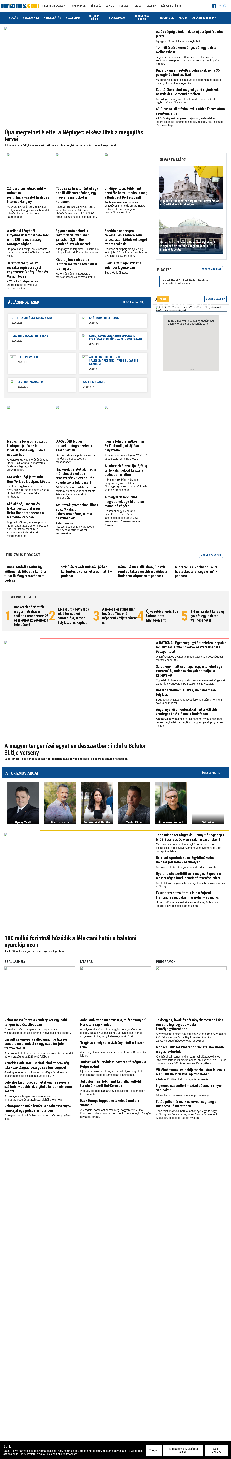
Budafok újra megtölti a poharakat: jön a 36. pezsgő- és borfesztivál (188, 72)
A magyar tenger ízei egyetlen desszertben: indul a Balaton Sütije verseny (75, 749)
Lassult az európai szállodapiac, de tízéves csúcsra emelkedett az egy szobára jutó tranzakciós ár (36, 1043)
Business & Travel (142, 17)
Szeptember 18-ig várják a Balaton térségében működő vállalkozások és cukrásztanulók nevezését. (66, 758)
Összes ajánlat (211, 269)
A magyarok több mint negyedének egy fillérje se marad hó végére (124, 501)
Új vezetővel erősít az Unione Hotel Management (162, 615)
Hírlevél (95, 5)
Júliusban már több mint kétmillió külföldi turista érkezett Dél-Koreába (111, 1083)
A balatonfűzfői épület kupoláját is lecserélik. (182, 1079)
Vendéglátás (52, 17)
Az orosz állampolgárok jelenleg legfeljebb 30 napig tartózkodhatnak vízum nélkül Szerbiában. (126, 252)
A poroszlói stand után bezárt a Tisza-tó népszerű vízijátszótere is (119, 616)
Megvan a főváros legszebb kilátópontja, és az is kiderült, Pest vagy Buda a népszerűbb (27, 448)
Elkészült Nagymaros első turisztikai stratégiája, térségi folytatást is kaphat (73, 616)
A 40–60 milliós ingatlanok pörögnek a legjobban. (35, 951)
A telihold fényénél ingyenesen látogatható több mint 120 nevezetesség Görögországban (28, 237)
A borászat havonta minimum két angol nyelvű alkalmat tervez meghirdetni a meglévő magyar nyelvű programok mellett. (189, 722)
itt (207, 323)
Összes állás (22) (133, 302)
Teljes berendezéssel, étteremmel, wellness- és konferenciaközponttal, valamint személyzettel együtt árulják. (187, 60)
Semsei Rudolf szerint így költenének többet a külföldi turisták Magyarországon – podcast (25, 573)
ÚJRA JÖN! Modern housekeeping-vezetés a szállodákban (74, 445)
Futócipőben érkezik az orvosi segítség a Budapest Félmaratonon (186, 1103)
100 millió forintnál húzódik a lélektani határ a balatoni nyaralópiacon (70, 942)
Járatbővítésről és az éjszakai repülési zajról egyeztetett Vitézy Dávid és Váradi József (27, 269)
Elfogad (153, 1450)
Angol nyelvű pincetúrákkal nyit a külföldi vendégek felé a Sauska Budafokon (186, 711)
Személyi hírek (94, 17)
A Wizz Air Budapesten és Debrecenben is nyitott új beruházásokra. (22, 285)
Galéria (151, 5)
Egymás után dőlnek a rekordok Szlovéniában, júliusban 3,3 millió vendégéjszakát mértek (73, 237)
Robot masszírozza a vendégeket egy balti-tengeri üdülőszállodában (36, 1022)
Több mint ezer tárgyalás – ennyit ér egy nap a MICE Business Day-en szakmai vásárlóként (190, 837)
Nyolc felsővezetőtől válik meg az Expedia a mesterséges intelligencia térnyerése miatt (188, 876)
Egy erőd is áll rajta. (116, 272)
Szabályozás (117, 17)
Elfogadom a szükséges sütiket (183, 1450)
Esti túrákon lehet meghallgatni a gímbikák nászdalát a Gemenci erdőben (187, 92)
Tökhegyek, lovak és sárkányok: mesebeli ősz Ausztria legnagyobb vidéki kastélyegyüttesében (189, 1024)
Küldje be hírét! (171, 5)
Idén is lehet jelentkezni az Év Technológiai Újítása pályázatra (124, 445)
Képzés (183, 17)
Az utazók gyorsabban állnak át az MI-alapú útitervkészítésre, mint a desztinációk (77, 511)
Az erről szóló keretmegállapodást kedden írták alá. (186, 867)
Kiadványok (78, 5)
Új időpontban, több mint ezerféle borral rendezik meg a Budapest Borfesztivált (126, 192)
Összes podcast (211, 554)
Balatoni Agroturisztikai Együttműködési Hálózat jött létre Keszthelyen (185, 860)
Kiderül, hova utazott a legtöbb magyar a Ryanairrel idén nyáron (76, 264)
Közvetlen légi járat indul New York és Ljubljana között (28, 479)
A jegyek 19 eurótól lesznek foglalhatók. (179, 41)
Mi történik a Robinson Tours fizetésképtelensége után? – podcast (196, 571)
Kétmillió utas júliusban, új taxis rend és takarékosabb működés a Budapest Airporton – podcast (142, 571)
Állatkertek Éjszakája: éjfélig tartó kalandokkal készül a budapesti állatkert (126, 470)
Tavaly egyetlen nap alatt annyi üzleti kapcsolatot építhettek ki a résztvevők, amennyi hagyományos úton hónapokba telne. (188, 848)
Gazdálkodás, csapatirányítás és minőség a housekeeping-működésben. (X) (75, 458)
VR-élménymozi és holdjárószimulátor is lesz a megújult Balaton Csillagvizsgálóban (190, 1072)
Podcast (124, 5)
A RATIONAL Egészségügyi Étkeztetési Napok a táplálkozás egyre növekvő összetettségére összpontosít (191, 647)
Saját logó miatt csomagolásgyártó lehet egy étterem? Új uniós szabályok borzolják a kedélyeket (189, 670)
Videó (138, 5)
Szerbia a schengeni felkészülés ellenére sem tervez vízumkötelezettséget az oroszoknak (126, 237)
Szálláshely (31, 17)
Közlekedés (73, 17)
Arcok (110, 5)
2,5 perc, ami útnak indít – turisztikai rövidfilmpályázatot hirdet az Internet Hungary (28, 195)
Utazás (13, 17)
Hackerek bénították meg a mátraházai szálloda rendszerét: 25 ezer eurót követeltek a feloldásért (76, 476)
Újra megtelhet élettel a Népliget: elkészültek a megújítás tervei (73, 136)
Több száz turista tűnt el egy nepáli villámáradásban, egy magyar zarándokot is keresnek (77, 195)
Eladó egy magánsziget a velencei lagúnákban (123, 265)
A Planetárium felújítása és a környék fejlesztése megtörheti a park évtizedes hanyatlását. (60, 145)
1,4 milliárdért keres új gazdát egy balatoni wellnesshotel (207, 615)
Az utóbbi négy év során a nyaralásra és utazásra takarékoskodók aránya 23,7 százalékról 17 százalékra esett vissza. (123, 518)
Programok (166, 17)
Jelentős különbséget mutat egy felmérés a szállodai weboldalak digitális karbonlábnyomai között (38, 1086)
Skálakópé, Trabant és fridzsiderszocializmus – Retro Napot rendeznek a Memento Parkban (25, 510)
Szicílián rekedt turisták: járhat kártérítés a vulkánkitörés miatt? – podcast (86, 571)
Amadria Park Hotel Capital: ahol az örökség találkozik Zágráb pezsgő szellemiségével (36, 1065)
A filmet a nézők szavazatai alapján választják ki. (185, 1095)
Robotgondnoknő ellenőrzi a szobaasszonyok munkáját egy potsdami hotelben (37, 1108)
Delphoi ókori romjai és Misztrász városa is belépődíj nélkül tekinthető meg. (28, 252)
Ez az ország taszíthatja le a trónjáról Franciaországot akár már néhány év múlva (187, 895)
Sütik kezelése (216, 1450)
